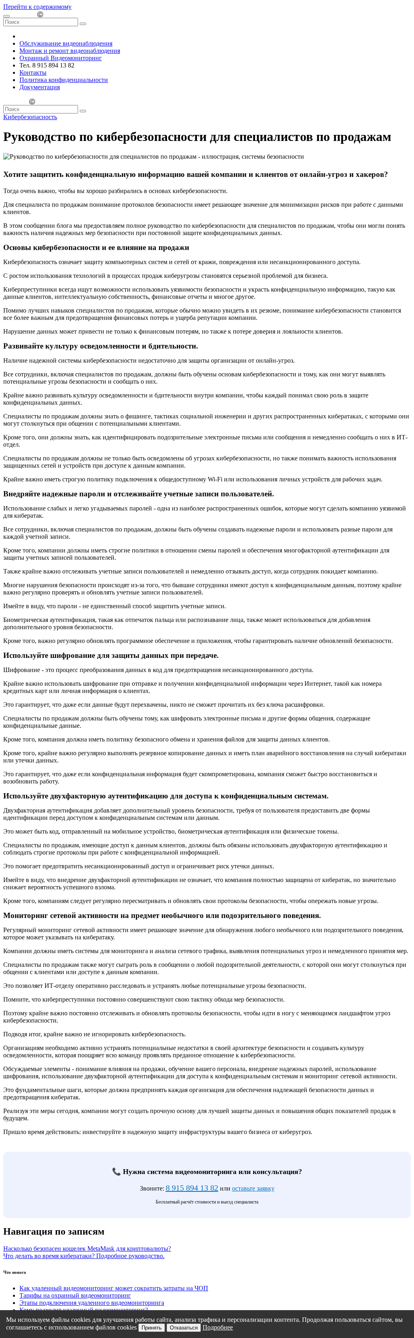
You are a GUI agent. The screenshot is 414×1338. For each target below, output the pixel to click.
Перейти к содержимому (37, 6)
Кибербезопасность (30, 116)
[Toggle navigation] (6, 16)
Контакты (32, 72)
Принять (152, 1328)
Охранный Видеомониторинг (60, 58)
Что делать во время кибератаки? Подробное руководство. (84, 1255)
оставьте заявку (253, 1188)
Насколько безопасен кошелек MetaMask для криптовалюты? (87, 1248)
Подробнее (218, 1327)
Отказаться (184, 1328)
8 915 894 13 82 (192, 1187)
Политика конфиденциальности (63, 79)
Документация (39, 87)
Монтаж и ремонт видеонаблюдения (69, 50)
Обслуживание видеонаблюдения (65, 43)
